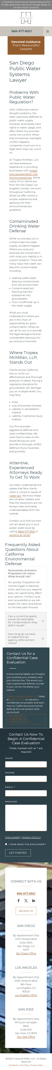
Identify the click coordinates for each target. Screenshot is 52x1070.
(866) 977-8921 (17, 699)
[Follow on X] (26, 901)
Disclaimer (12, 837)
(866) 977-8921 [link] (26, 531)
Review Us (26, 911)
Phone (10, 772)
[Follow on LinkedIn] (33, 901)
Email (10, 787)
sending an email (19, 535)
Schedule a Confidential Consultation (18, 719)
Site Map (24, 1065)
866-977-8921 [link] (22, 31)
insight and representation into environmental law (23, 174)
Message (11, 801)
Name (9, 758)
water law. (15, 495)
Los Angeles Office (26, 995)
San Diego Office (26, 953)
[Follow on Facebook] (18, 901)
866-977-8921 (26, 893)
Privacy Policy (31, 837)
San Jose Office (26, 1036)
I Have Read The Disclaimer (27, 844)
